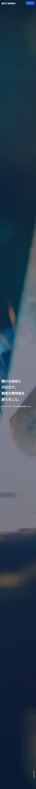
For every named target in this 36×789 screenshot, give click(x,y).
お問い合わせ (30, 3)
